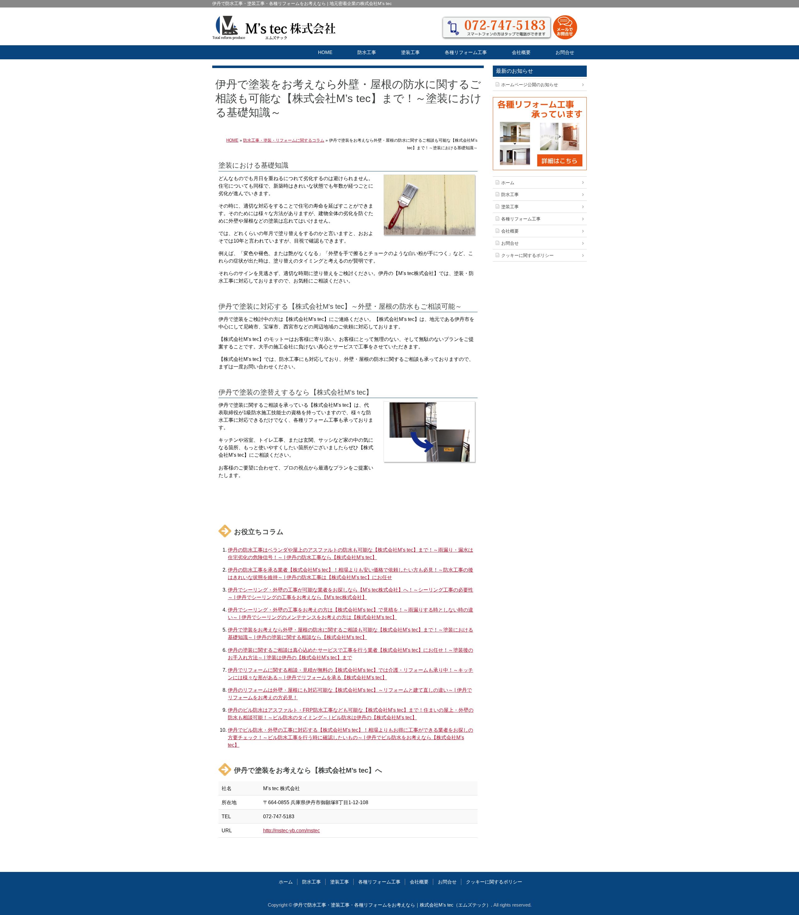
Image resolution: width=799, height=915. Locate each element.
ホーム (507, 182)
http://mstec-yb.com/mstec (291, 830)
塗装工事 (410, 52)
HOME (325, 52)
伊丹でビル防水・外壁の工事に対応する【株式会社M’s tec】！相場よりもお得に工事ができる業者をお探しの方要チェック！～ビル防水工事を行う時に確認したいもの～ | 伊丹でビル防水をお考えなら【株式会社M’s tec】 (350, 737)
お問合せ (565, 52)
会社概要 (521, 52)
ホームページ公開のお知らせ (529, 84)
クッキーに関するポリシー (527, 255)
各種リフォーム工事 (466, 52)
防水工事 (366, 52)
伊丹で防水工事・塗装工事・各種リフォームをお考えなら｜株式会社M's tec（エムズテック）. (392, 905)
